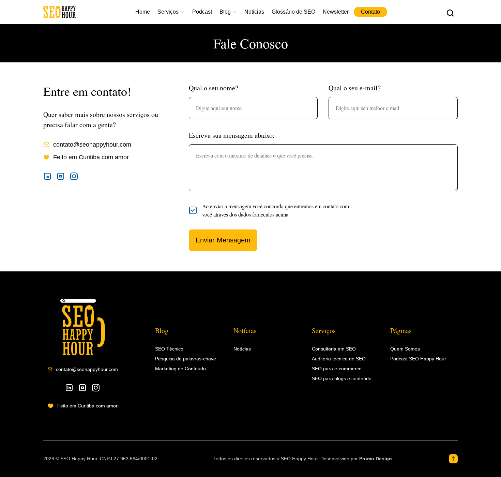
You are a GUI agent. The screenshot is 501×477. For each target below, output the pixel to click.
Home (142, 12)
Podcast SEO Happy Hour (418, 358)
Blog (225, 12)
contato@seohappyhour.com (87, 369)
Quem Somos (405, 349)
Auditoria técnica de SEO (339, 358)
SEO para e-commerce (337, 368)
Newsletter (336, 12)
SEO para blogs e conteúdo (341, 378)
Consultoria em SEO (334, 349)
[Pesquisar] (450, 12)
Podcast (202, 12)
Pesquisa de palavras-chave (185, 358)
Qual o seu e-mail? (355, 87)
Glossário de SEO (293, 12)
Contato (370, 12)
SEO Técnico (169, 349)
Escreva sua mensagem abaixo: (232, 135)
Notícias (254, 12)
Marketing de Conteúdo (180, 368)
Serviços (168, 12)
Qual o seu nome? (213, 87)
